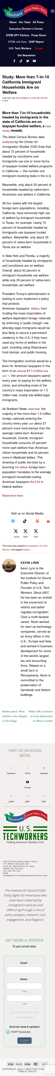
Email (24, 962)
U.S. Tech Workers (20, 48)
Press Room (38, 35)
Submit (24, 1040)
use (31, 423)
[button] (52, 11)
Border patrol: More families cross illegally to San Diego (14, 716)
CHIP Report (36, 41)
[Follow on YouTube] (34, 61)
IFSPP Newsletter (21, 1032)
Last (24, 1003)
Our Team (25, 22)
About (13, 22)
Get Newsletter (27, 55)
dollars (35, 308)
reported (33, 409)
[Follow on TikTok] (21, 61)
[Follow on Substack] (39, 61)
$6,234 (35, 481)
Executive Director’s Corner (26, 28)
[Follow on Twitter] (28, 61)
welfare (26, 549)
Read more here (12, 495)
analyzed (8, 142)
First (24, 991)
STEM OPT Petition (17, 35)
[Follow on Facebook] (14, 61)
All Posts (38, 22)
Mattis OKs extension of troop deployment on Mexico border (41, 716)
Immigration (32, 545)
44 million (21, 467)
